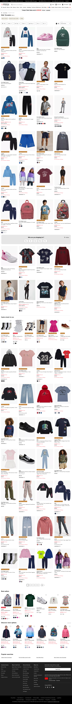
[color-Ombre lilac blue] (25, 647)
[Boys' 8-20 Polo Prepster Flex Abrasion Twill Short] (45, 141)
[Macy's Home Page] (5, 4)
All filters (67, 237)
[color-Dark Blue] (5, 342)
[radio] (2, 58)
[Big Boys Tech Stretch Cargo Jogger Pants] (62, 526)
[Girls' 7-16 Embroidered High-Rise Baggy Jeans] (27, 394)
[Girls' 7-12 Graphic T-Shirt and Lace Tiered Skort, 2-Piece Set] (9, 459)
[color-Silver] (19, 92)
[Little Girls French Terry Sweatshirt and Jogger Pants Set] (45, 491)
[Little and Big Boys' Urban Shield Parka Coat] (42, 631)
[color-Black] (21, 92)
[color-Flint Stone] (55, 413)
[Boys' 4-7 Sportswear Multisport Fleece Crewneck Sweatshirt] (45, 427)
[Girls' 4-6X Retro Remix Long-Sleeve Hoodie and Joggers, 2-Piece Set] (9, 210)
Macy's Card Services (15, 675)
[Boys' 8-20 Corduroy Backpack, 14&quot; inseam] (27, 210)
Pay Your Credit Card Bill (16, 677)
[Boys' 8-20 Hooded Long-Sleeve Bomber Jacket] (9, 358)
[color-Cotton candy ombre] (29, 647)
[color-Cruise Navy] (41, 123)
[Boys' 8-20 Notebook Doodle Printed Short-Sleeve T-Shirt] (27, 256)
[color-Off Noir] (37, 381)
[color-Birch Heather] (3, 232)
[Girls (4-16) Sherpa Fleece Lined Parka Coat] (65, 631)
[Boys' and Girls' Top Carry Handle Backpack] (62, 210)
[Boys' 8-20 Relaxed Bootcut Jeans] (9, 526)
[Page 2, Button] (44, 585)
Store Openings (25, 685)
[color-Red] (43, 123)
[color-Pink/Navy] (19, 581)
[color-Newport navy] (37, 162)
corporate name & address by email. (53, 701)
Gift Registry (25, 691)
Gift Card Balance (15, 673)
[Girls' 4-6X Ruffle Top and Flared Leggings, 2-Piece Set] (27, 559)
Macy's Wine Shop (26, 677)
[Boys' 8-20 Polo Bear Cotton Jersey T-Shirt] (45, 210)
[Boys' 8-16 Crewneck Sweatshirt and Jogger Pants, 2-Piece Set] (45, 459)
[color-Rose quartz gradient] (27, 647)
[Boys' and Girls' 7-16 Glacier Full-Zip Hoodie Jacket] (62, 559)
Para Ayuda (3, 673)
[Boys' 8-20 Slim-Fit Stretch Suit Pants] (27, 290)
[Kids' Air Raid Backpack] (6, 600)
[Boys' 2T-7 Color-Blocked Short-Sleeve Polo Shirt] (62, 290)
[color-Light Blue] (25, 92)
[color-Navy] (27, 92)
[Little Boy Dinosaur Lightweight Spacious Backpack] (54, 631)
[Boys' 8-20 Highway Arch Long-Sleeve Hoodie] (9, 105)
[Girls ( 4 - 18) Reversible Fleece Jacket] (30, 631)
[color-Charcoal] (57, 126)
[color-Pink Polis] (19, 617)
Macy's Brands (25, 675)
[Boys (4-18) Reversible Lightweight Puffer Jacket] (18, 631)
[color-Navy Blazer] (59, 413)
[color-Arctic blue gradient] (14, 647)
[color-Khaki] (39, 162)
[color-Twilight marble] (43, 647)
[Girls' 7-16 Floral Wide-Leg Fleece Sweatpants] (9, 491)
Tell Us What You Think (26, 689)
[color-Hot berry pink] (61, 647)
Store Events (25, 683)
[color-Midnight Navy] (2, 232)
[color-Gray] (55, 126)
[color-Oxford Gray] (21, 310)
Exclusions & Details (52, 680)
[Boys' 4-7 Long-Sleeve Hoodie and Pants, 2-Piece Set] (9, 37)
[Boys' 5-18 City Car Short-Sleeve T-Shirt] (45, 290)
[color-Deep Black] (15, 617)
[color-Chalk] (39, 381)
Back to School (4, 18)
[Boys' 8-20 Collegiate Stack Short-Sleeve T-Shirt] (62, 427)
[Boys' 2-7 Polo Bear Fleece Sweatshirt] (54, 600)
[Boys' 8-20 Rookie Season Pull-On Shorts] (27, 141)
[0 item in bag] (70, 4)
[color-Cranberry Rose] (17, 617)
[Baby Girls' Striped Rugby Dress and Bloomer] (65, 600)
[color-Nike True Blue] (41, 413)
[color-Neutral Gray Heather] (5, 197)
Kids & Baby (5, 12)
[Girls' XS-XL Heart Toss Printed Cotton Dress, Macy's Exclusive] (54, 326)
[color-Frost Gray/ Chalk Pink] (5, 647)
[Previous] (2, 36)
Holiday (21, 18)
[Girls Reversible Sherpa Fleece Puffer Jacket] (6, 631)
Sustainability (36, 684)
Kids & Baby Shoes (39, 657)
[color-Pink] (19, 226)
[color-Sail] (37, 90)
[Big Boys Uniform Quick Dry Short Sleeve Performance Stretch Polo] (30, 600)
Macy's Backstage (26, 673)
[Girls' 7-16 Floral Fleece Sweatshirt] (62, 459)
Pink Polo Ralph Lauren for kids (24, 657)
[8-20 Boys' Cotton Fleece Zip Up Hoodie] (45, 105)
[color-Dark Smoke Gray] (3, 381)
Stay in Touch (25, 681)
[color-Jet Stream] (57, 413)
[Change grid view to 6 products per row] (58, 23)
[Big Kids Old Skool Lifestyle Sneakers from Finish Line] (27, 459)
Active (43, 10)
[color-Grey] (15, 647)
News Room (36, 680)
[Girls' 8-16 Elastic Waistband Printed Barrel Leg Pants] (27, 491)
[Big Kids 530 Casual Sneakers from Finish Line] (42, 600)
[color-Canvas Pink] (37, 544)
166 (42, 585)
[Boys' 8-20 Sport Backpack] (62, 37)
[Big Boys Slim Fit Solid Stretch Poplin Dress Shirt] (27, 71)
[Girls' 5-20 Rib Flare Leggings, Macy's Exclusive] (18, 600)
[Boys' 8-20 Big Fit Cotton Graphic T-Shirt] (45, 256)
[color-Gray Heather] (39, 90)
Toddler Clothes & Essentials (6, 657)
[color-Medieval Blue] (14, 617)
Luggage (48, 10)
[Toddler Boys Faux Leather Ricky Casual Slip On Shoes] (65, 326)
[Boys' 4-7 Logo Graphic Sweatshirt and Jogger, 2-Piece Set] (9, 141)
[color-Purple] (66, 647)
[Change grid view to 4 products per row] (56, 23)
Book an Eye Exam (26, 687)
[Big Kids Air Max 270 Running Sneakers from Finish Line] (9, 256)
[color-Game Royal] (19, 163)
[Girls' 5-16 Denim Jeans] (27, 526)
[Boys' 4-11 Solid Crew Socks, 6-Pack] (6, 326)
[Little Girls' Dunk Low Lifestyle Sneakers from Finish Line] (45, 37)
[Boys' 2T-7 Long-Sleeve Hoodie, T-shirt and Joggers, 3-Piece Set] (62, 358)
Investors (35, 673)
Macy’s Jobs (36, 678)
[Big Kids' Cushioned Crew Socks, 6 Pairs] (18, 326)
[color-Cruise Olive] (41, 544)
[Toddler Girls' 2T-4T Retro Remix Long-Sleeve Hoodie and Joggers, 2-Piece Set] (62, 491)
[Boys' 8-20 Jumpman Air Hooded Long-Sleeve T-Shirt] (45, 394)
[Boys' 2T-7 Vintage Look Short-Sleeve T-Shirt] (45, 176)
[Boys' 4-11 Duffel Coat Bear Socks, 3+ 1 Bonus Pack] (30, 326)
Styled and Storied (37, 686)
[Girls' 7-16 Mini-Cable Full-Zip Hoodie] (45, 526)
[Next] (16, 36)
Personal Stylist (25, 679)
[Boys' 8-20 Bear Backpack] (9, 71)
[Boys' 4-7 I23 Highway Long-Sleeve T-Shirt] (9, 394)
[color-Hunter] (25, 616)
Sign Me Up (58, 669)
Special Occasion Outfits (13, 18)
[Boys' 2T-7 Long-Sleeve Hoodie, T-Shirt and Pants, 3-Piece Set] (45, 559)
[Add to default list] (10, 321)
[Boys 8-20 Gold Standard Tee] (62, 71)
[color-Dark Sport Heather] (37, 123)
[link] (9, 54)
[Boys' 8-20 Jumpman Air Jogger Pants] (27, 105)
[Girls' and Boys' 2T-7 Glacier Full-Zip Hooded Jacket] (27, 176)
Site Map (35, 682)
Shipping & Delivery (4, 677)
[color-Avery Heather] (44, 123)
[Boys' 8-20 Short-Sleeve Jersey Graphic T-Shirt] (9, 290)
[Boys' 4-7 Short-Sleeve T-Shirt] (45, 71)
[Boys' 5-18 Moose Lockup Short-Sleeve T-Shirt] (62, 394)
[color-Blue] (2, 128)
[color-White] (23, 92)
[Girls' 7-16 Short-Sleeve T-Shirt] (27, 358)
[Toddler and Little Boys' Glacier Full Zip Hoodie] (62, 176)
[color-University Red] (37, 413)
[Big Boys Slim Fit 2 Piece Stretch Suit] (62, 105)
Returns (2, 675)
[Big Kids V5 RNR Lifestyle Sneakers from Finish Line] (27, 427)
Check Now (58, 680)
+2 (32, 615)
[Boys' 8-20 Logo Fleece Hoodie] (62, 141)
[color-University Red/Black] (21, 58)
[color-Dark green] (41, 647)
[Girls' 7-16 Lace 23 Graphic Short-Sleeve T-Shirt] (45, 358)
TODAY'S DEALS (5, 1)
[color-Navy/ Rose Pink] (2, 647)
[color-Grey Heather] (2, 58)
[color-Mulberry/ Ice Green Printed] (3, 647)
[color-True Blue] (3, 58)
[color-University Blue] (2, 197)
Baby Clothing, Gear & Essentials (60, 657)
